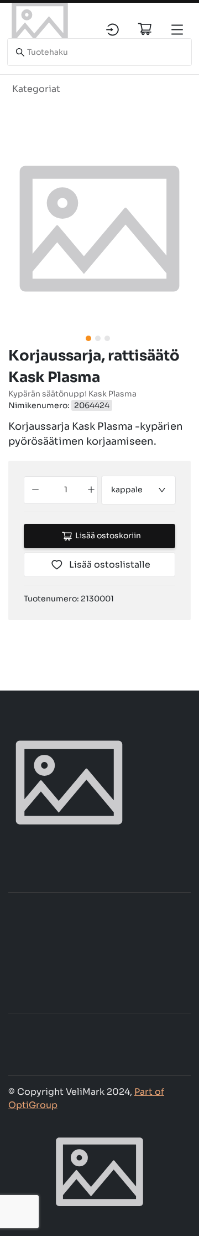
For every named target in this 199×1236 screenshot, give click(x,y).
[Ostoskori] (144, 28)
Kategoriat (36, 89)
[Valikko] (177, 29)
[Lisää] (91, 490)
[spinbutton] (65, 490)
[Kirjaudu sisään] (112, 29)
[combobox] (139, 490)
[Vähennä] (35, 490)
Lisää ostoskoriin (108, 535)
